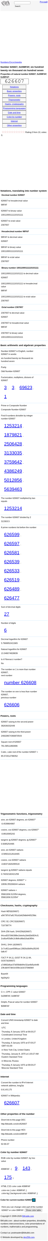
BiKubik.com (28, 1216)
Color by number (14, 117)
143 (26, 1168)
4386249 (13, 471)
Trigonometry (14, 100)
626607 (11, 1102)
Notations (14, 87)
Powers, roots (14, 95)
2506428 (13, 443)
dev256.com (28, 1237)
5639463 (13, 489)
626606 (11, 704)
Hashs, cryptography (14, 104)
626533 (11, 570)
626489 (11, 588)
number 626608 (20, 682)
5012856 (13, 480)
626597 (11, 543)
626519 (11, 579)
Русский (43, 2)
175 (8, 1177)
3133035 (13, 452)
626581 (11, 552)
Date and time (14, 113)
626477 (11, 597)
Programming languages (14, 108)
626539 (11, 561)
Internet (14, 121)
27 (6, 614)
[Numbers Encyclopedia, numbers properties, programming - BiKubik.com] (6, 5)
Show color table (33, 1210)
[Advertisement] (24, 36)
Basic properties (14, 91)
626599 (11, 534)
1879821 (13, 434)
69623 (25, 387)
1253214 (13, 425)
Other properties (14, 125)
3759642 (13, 462)
